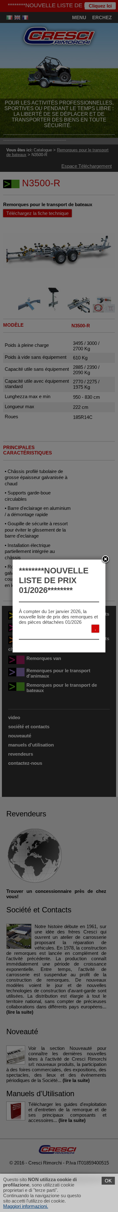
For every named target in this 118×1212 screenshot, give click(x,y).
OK (108, 1180)
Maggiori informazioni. (25, 1206)
